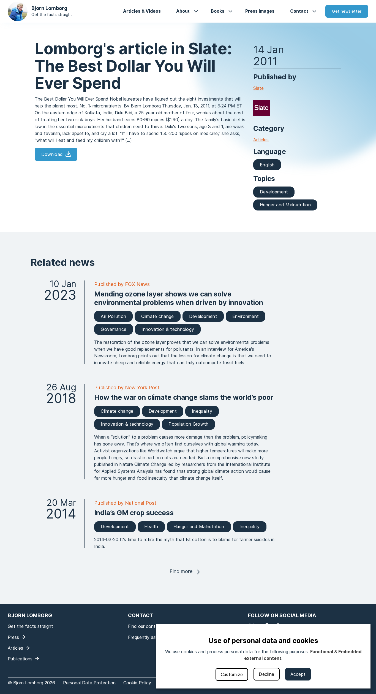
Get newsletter (346, 11)
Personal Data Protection (89, 682)
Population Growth (188, 424)
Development (274, 192)
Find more (181, 571)
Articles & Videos (142, 11)
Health (151, 526)
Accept (298, 674)
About (183, 11)
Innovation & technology (167, 329)
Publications (20, 658)
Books (217, 11)
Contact (299, 11)
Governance (113, 329)
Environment (245, 316)
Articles (261, 139)
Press (13, 637)
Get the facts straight (51, 14)
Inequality (202, 411)
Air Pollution (113, 316)
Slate (258, 88)
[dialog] (263, 656)
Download (52, 154)
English (267, 165)
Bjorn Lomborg (49, 8)
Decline (266, 674)
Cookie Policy (137, 682)
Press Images (259, 11)
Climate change (157, 316)
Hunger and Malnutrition (285, 204)
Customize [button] (232, 674)
